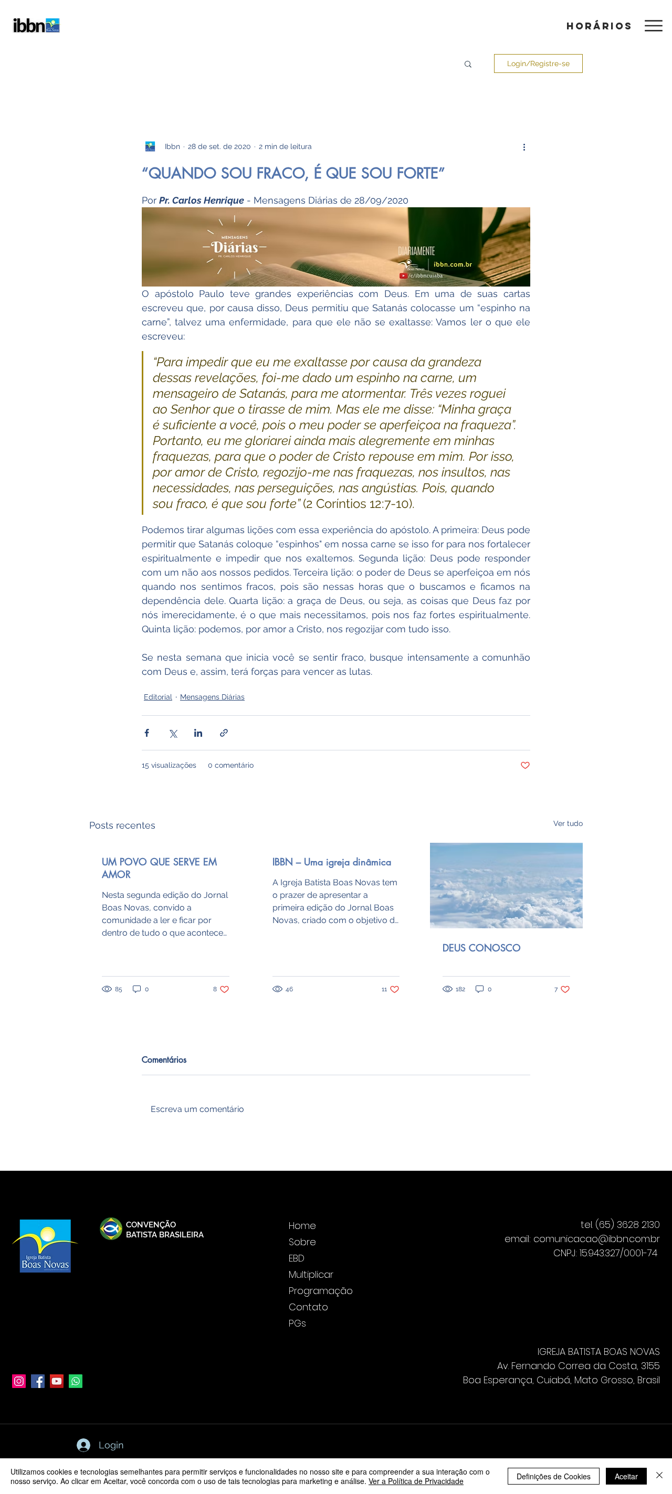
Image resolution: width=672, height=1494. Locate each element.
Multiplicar (311, 1274)
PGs (297, 1323)
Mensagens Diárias (212, 697)
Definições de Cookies (554, 1476)
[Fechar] (659, 1476)
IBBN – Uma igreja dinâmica (331, 861)
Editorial (158, 697)
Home (302, 1225)
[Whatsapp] (75, 1381)
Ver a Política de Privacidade (416, 1481)
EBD (296, 1258)
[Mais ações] (524, 146)
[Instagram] (19, 1381)
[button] (598, 26)
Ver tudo (568, 823)
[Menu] (653, 25)
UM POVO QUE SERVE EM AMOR (159, 868)
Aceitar (626, 1476)
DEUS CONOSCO (482, 947)
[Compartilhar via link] (224, 733)
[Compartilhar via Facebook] (147, 733)
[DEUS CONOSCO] (506, 885)
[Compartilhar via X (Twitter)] (172, 733)
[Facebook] (38, 1381)
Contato (308, 1306)
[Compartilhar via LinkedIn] (198, 733)
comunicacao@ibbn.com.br (596, 1238)
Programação (321, 1290)
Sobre (302, 1241)
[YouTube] (57, 1381)
